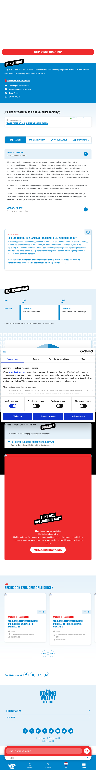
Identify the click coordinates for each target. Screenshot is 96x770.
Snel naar (10, 717)
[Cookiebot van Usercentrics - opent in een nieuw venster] (82, 352)
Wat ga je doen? (17, 209)
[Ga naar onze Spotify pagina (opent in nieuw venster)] (70, 731)
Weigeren (18, 416)
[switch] (36, 406)
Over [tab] (83, 359)
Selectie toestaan (48, 416)
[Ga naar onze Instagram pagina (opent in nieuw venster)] (44, 731)
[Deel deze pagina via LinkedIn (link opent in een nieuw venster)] (32, 674)
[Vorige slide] (45, 653)
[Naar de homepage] (12, 766)
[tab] (15, 139)
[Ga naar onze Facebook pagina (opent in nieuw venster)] (25, 731)
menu (86, 767)
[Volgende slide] (51, 653)
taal (66, 767)
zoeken (48, 767)
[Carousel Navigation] (48, 653)
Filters (11, 758)
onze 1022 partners (18, 372)
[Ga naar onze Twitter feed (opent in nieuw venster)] (31, 731)
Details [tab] (35, 359)
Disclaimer (41, 738)
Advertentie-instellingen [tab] (59, 359)
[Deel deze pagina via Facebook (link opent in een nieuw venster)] (26, 674)
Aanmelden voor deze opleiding (48, 52)
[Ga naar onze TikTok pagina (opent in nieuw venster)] (51, 731)
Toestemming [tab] (12, 359)
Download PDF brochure (18, 80)
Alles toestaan (78, 416)
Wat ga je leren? (17, 154)
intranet (30, 767)
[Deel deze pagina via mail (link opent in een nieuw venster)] (46, 674)
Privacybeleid (48, 741)
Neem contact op (13, 711)
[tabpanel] (48, 181)
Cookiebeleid (54, 738)
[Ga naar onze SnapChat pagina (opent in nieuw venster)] (64, 731)
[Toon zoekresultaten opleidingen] (87, 751)
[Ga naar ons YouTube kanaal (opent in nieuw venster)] (57, 731)
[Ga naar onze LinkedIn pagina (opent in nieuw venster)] (38, 731)
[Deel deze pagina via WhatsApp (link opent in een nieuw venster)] (39, 674)
